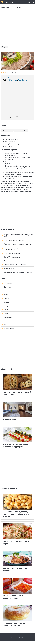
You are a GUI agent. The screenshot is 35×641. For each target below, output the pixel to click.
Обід (10, 80)
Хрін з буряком (9, 268)
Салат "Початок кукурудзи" (13, 257)
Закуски (4, 47)
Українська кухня (7, 130)
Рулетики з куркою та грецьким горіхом (17, 244)
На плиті (11, 78)
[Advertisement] (17, 28)
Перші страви (8, 283)
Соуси (6, 313)
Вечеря (15, 80)
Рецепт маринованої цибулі (13, 253)
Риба (5, 325)
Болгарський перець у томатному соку (13, 597)
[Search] (29, 2)
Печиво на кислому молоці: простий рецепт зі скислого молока (16, 514)
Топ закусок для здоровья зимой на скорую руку (15, 445)
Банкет (24, 80)
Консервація (8, 317)
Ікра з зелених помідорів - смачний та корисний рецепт (16, 248)
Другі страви (8, 287)
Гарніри (6, 298)
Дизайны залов (10, 419)
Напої (6, 309)
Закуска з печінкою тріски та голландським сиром (18, 235)
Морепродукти (9, 328)
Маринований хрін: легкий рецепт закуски (18, 272)
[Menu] (33, 2)
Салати (6, 291)
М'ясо (6, 321)
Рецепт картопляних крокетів (14, 240)
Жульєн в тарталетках (11, 261)
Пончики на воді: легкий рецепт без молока (14, 624)
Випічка (6, 302)
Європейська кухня (21, 130)
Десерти (7, 306)
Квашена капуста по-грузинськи (15, 264)
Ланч (19, 80)
